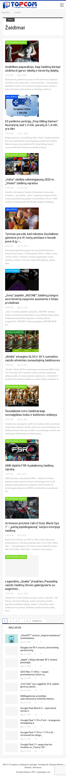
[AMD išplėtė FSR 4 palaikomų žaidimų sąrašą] (22, 450)
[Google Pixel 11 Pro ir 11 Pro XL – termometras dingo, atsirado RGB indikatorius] (11, 735)
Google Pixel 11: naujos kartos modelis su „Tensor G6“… (36, 746)
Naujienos (11, 97)
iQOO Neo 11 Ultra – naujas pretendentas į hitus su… (34, 673)
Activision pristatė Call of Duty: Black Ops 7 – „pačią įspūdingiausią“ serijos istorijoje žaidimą (32, 527)
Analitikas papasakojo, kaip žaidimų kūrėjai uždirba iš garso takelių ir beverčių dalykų (32, 68)
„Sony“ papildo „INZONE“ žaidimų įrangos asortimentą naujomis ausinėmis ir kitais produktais (31, 299)
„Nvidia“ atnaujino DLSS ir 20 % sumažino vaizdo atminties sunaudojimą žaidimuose (32, 358)
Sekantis (37, 621)
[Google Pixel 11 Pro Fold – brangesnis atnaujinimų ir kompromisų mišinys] (11, 723)
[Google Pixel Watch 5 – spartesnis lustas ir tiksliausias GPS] (11, 711)
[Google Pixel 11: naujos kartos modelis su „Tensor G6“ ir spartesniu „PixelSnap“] (11, 747)
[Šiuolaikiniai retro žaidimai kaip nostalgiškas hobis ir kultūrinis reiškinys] (22, 395)
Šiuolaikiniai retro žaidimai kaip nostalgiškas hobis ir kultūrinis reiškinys (31, 412)
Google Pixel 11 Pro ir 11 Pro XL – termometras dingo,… (37, 733)
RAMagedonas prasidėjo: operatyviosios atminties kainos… (38, 697)
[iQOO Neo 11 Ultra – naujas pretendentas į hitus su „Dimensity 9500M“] (11, 675)
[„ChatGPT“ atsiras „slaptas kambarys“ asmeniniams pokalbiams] (11, 638)
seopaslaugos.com (43, 772)
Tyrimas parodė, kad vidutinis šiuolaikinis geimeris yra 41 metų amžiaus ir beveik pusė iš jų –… (31, 237)
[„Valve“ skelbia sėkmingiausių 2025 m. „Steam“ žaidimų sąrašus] (22, 164)
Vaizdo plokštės (14, 332)
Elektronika (12, 271)
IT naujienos (13, 764)
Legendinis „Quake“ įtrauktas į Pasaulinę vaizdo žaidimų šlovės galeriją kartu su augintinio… (31, 585)
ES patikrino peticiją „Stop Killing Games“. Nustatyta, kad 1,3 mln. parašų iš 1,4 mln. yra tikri (32, 125)
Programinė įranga (16, 42)
